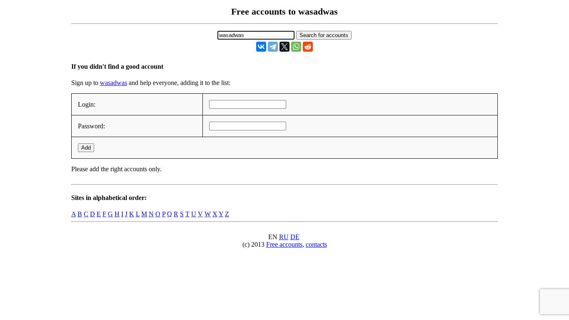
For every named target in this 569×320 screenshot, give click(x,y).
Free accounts (284, 244)
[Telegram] (273, 47)
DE (294, 236)
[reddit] (308, 47)
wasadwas (113, 82)
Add (86, 148)
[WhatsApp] (296, 47)
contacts (316, 244)
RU (284, 236)
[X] (284, 47)
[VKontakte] (261, 47)
